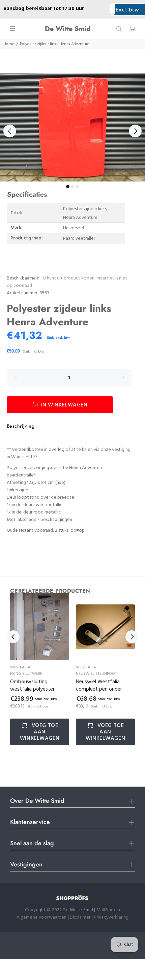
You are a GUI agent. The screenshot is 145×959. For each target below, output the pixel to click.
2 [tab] (72, 186)
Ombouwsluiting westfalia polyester (32, 685)
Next (135, 131)
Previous (9, 131)
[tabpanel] (72, 127)
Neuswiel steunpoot (96, 673)
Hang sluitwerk (26, 673)
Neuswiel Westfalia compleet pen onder (99, 685)
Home (8, 44)
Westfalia (20, 667)
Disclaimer (81, 917)
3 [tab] (77, 186)
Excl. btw (127, 10)
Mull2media (108, 910)
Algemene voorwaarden (42, 917)
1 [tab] (67, 186)
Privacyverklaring (111, 917)
